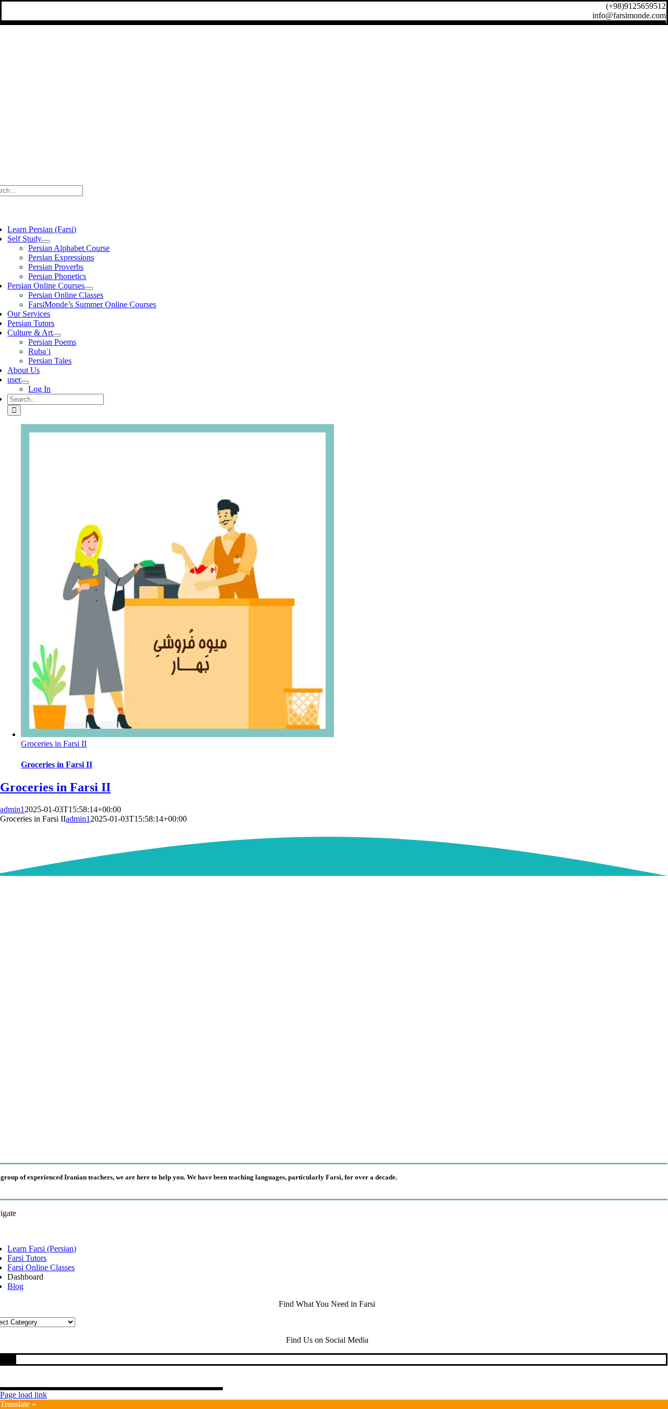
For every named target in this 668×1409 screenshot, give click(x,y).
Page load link (23, 1394)
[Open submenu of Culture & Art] (57, 335)
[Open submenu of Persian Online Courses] (89, 288)
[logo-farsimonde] (327, 1142)
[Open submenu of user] (25, 382)
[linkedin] (2, 1359)
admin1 (12, 809)
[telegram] (8, 1359)
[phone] (14, 1359)
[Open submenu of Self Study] (46, 241)
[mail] (11, 1359)
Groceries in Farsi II (54, 743)
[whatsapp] (5, 1359)
